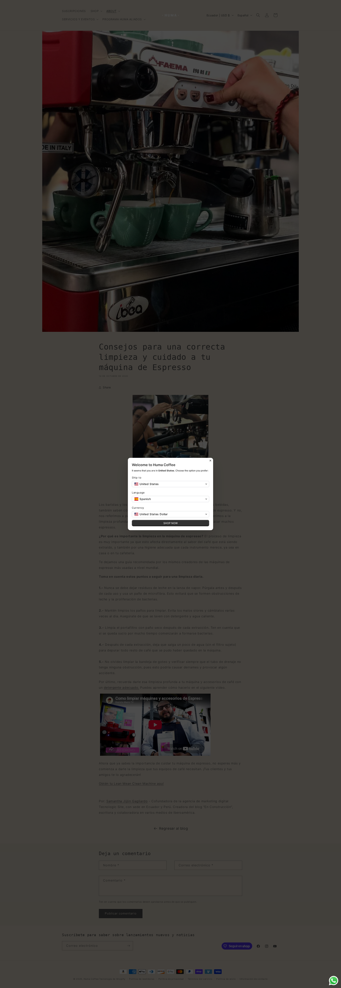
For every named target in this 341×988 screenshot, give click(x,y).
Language (138, 492)
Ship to (136, 477)
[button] (170, 484)
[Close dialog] (210, 461)
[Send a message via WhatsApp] (333, 980)
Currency (138, 507)
